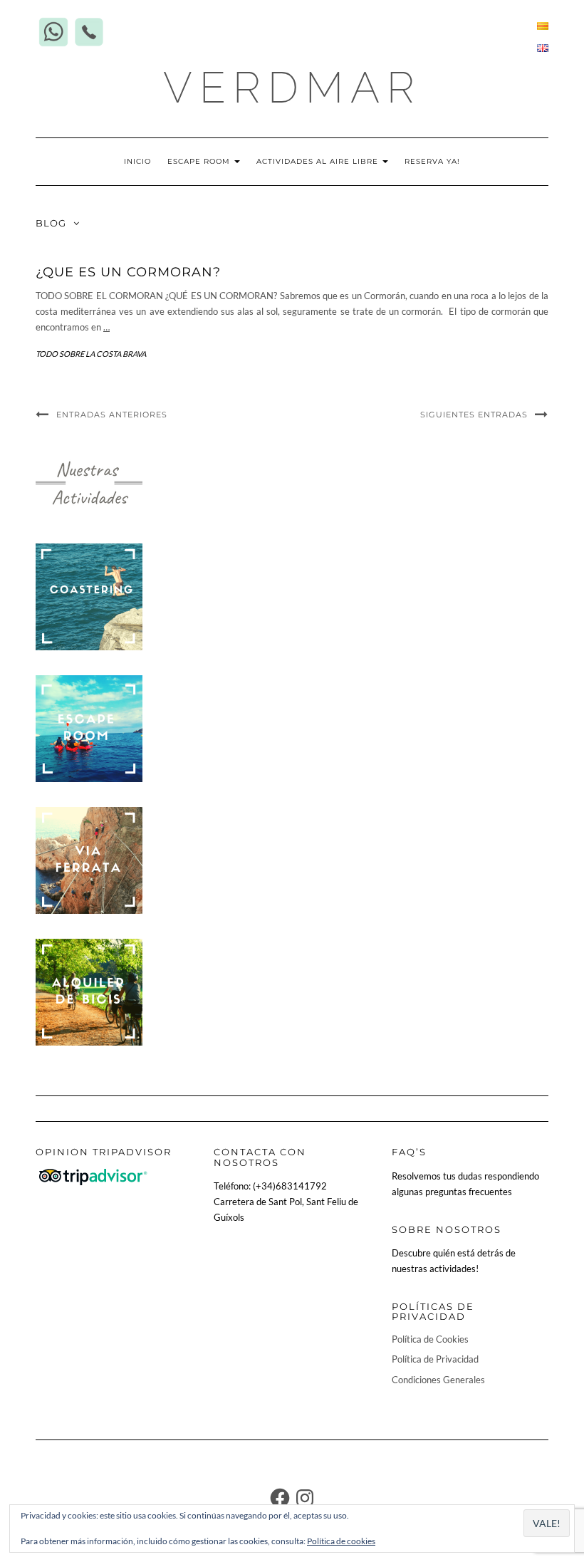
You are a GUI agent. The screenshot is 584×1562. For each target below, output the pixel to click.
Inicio (137, 161)
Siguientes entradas (474, 415)
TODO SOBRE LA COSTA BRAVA (91, 353)
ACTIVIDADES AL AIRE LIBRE (318, 161)
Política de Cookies (430, 1339)
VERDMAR (292, 88)
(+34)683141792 (290, 1186)
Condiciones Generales (438, 1379)
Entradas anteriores (111, 415)
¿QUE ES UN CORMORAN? (128, 272)
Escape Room (200, 161)
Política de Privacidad (435, 1359)
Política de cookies (341, 1541)
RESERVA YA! (432, 161)
